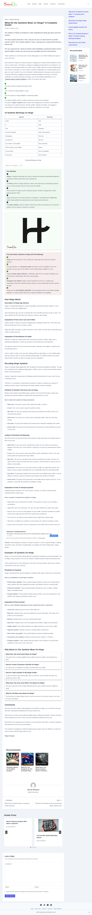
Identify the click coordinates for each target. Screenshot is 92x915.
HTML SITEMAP (57, 908)
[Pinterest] (51, 905)
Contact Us (53, 4)
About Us (46, 4)
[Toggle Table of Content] (20, 165)
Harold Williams (33, 790)
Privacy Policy (61, 4)
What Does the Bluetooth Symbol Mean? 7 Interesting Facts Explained (78, 14)
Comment (8, 864)
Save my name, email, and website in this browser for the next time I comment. (27, 891)
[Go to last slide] (6, 832)
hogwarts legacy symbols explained (15, 79)
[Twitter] (44, 905)
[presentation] (48, 825)
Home (28, 4)
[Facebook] (41, 905)
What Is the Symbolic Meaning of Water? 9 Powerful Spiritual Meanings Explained (78, 36)
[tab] (30, 847)
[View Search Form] (88, 4)
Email (37, 887)
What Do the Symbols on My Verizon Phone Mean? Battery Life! (48, 803)
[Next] (60, 832)
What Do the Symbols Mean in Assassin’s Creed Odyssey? (17, 803)
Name (40, 4)
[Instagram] (47, 905)
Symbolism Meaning (14, 19)
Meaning (34, 4)
